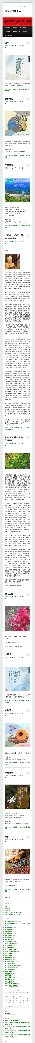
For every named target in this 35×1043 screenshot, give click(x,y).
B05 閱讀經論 (8, 958)
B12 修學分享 (8, 980)
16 (27, 999)
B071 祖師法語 (23, 889)
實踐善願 (9, 98)
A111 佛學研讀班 (12, 943)
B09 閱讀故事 (8, 974)
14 (20, 999)
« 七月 (10, 1006)
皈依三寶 (9, 593)
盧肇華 (7, 1021)
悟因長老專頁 (16, 31)
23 (27, 1001)
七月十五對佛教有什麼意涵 (12, 914)
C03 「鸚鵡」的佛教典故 (12, 986)
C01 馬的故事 (8, 982)
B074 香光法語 (23, 155)
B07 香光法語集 (13, 89)
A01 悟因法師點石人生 (11, 921)
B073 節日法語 (11, 968)
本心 (7, 836)
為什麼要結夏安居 (16, 1021)
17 (6, 1001)
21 (20, 1001)
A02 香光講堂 (12, 586)
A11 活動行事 (8, 941)
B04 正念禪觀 (8, 955)
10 (6, 999)
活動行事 (7, 27)
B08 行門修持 (8, 972)
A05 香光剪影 (8, 933)
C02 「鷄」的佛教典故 (11, 984)
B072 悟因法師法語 (24, 89)
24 (6, 1003)
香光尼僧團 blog (13, 11)
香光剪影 (15, 27)
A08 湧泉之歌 (8, 939)
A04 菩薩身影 (8, 931)
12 (13, 999)
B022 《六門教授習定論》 (12, 951)
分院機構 (7, 31)
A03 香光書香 (8, 929)
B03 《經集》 (8, 953)
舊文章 (7, 897)
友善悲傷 (9, 165)
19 (13, 1001)
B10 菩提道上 (8, 976)
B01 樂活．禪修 (9, 947)
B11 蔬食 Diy (8, 978)
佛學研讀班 (23, 27)
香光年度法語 (8, 35)
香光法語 (25, 31)
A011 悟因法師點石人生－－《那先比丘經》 (17, 923)
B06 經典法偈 (8, 960)
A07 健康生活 (8, 937)
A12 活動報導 (8, 945)
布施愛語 (9, 772)
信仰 (7, 42)
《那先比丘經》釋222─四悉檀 (14, 237)
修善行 (8, 710)
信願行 (8, 654)
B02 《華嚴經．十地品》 (12, 949)
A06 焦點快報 (8, 935)
